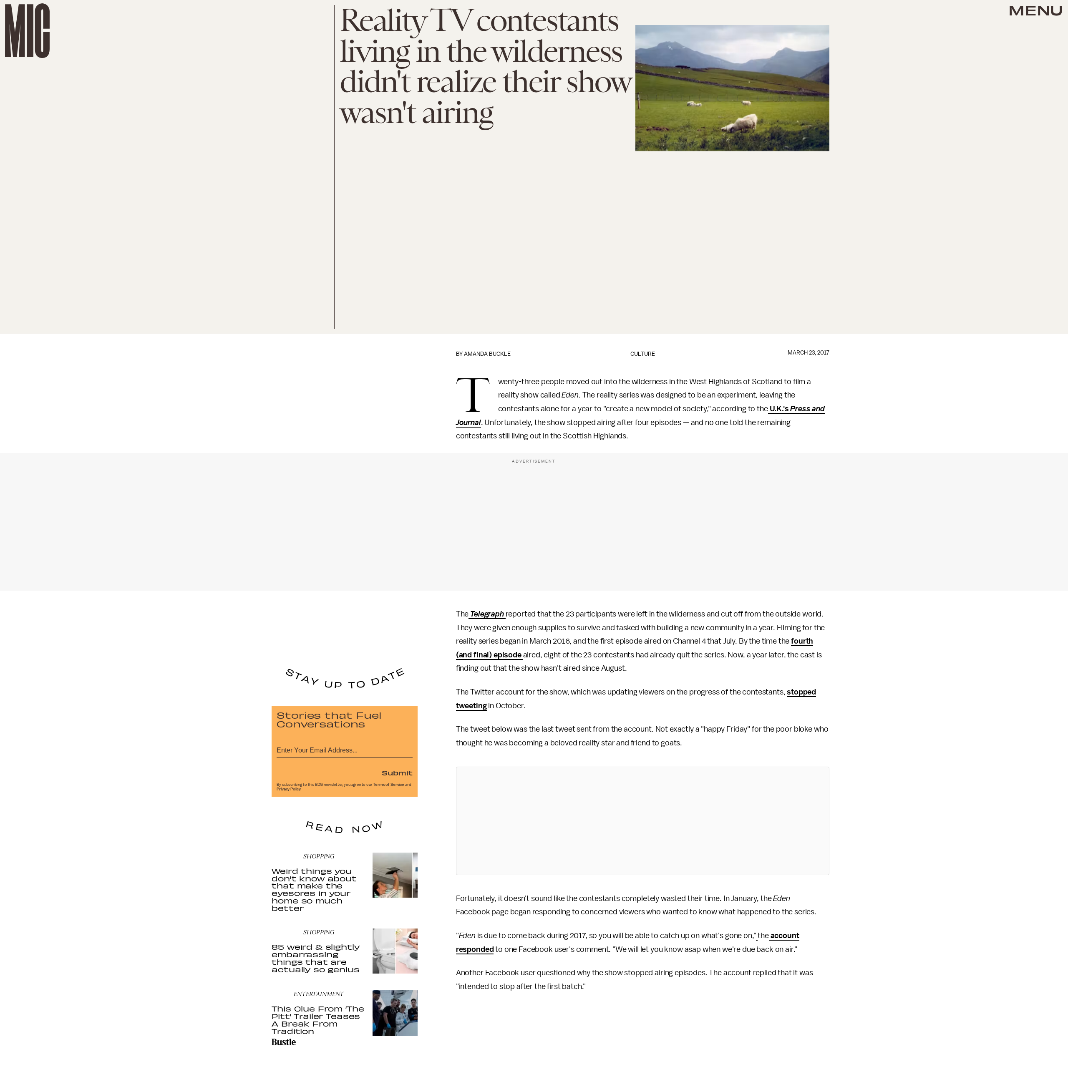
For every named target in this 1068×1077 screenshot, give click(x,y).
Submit (397, 772)
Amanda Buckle (487, 354)
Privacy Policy (289, 789)
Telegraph (487, 614)
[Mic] (27, 30)
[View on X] (642, 821)
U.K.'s (779, 409)
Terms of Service (388, 785)
